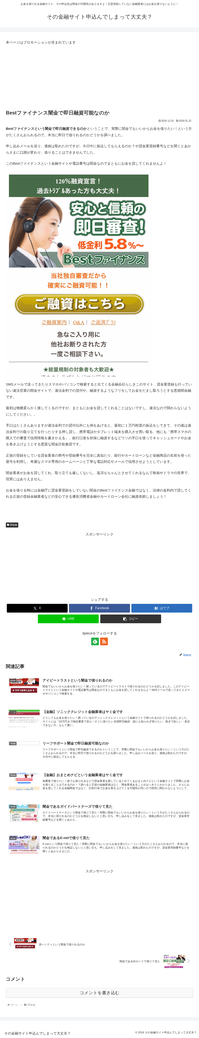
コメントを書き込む (100, 992)
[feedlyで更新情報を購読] (95, 641)
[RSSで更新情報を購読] (104, 641)
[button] (130, 619)
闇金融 (13, 524)
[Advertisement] (99, 78)
